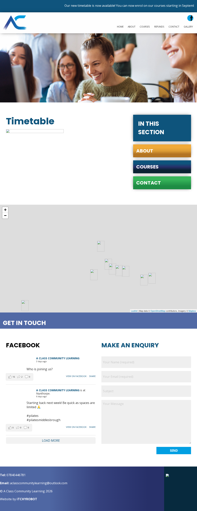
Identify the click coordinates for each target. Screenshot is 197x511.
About (131, 26)
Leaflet (134, 310)
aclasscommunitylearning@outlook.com (38, 483)
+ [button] (5, 209)
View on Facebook (76, 376)
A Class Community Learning (57, 358)
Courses (145, 26)
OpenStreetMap (157, 310)
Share (92, 376)
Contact (174, 26)
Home (120, 26)
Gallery (188, 26)
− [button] (5, 215)
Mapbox (192, 310)
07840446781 (16, 475)
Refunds (159, 26)
